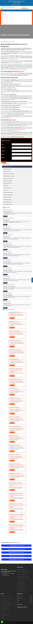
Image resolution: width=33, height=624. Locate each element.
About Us (3, 12)
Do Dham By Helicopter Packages (22, 576)
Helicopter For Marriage (5, 16)
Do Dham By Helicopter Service (8, 194)
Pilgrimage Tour (4, 14)
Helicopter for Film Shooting (8, 178)
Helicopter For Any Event (7, 253)
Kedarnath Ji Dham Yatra (7, 197)
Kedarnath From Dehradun (21, 583)
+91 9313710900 (4, 573)
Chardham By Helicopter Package (22, 569)
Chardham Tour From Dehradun (22, 574)
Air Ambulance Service (7, 228)
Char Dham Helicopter (7, 261)
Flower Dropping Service (5, 598)
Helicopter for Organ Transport (8, 173)
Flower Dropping (6, 220)
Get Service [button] (5, 216)
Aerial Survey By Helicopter (7, 180)
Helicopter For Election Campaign (9, 286)
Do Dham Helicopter (6, 278)
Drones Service (5, 185)
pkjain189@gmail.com (5, 575)
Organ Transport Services (7, 245)
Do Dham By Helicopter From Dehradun (23, 579)
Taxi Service (5, 190)
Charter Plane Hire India (7, 187)
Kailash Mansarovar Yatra (21, 586)
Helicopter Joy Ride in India (7, 183)
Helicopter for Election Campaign (8, 176)
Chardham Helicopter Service (8, 192)
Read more (12, 318)
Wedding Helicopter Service (7, 166)
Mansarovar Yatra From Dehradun (22, 588)
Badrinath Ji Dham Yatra (7, 199)
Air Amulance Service (6, 171)
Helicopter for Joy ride (7, 303)
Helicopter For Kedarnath (7, 270)
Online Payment (4, 23)
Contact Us (3, 21)
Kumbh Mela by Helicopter (7, 204)
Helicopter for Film (6, 236)
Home (3, 10)
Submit (4, 162)
